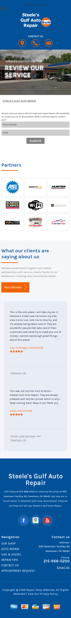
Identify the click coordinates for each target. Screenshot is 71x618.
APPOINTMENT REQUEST (18, 571)
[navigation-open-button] (3, 8)
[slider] (16, 351)
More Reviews (13, 287)
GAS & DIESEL (11, 554)
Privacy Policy (48, 593)
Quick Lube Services (23, 436)
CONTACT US (10, 565)
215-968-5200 (27, 491)
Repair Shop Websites (40, 589)
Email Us (63, 567)
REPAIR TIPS (9, 560)
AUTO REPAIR (10, 549)
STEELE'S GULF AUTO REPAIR (24, 61)
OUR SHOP (8, 543)
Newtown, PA (18, 373)
